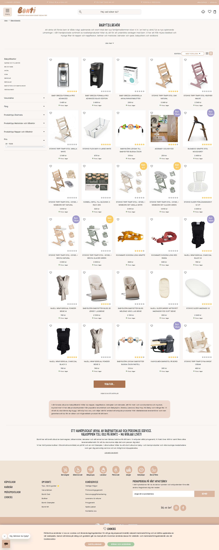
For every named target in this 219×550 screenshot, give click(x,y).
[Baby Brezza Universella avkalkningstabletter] (130, 75)
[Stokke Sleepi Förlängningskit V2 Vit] (198, 182)
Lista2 (207, 53)
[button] (214, 12)
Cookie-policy (49, 539)
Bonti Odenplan (48, 503)
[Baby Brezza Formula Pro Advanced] (63, 75)
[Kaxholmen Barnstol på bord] (164, 341)
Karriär (8, 487)
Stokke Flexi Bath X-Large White (97, 149)
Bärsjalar (8, 82)
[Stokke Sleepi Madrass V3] (198, 288)
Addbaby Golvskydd (164, 149)
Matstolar (116, 475)
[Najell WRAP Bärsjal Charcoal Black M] (198, 235)
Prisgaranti (90, 503)
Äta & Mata (154, 475)
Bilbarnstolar (78, 475)
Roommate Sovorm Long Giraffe (130, 255)
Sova (6, 74)
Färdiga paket (9, 89)
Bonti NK (45, 507)
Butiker (45, 498)
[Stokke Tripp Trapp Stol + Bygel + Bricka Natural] (63, 235)
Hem (6, 21)
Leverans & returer (93, 498)
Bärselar (7, 78)
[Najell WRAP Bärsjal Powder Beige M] (63, 288)
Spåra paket (90, 507)
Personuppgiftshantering (95, 494)
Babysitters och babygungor (15, 86)
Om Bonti (46, 482)
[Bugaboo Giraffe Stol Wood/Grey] (198, 128)
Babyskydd (90, 475)
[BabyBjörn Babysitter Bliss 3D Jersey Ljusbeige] (97, 288)
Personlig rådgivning (151, 2)
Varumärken (47, 490)
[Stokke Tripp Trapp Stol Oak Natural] (164, 75)
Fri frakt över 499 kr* (105, 2)
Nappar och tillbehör (12, 63)
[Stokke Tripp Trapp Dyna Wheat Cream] (198, 341)
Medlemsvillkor (12, 492)
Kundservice (91, 482)
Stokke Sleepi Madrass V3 (198, 308)
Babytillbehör (15, 21)
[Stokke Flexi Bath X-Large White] (97, 128)
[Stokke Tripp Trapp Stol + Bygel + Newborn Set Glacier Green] (164, 182)
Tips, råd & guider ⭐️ (50, 486)
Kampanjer (141, 475)
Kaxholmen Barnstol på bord (164, 361)
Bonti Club (46, 494)
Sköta (6, 70)
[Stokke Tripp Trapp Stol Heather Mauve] (198, 75)
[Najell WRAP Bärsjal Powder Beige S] (97, 341)
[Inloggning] (203, 12)
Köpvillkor (9, 482)
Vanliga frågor (91, 486)
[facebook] (182, 507)
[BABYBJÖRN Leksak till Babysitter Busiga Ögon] (130, 128)
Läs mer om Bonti (111, 453)
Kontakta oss (91, 511)
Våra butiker (202, 2)
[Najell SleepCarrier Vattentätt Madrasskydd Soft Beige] (164, 288)
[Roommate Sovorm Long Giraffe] (130, 235)
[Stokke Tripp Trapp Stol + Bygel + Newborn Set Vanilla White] (130, 182)
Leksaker (103, 475)
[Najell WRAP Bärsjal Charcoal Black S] (63, 341)
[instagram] (175, 507)
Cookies (8, 497)
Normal (211, 53)
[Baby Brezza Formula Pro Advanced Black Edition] (97, 75)
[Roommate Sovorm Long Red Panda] (164, 235)
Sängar (128, 475)
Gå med (204, 494)
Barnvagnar (65, 475)
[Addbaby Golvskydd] (164, 128)
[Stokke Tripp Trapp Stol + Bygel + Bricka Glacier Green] (97, 235)
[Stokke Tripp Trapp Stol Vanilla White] (63, 128)
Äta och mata (8, 67)
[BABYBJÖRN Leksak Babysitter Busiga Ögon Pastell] (130, 341)
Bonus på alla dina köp (58, 2)
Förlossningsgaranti (93, 490)
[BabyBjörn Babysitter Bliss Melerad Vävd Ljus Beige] (130, 288)
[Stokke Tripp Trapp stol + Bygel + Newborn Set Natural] (63, 182)
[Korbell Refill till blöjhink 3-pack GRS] (97, 182)
